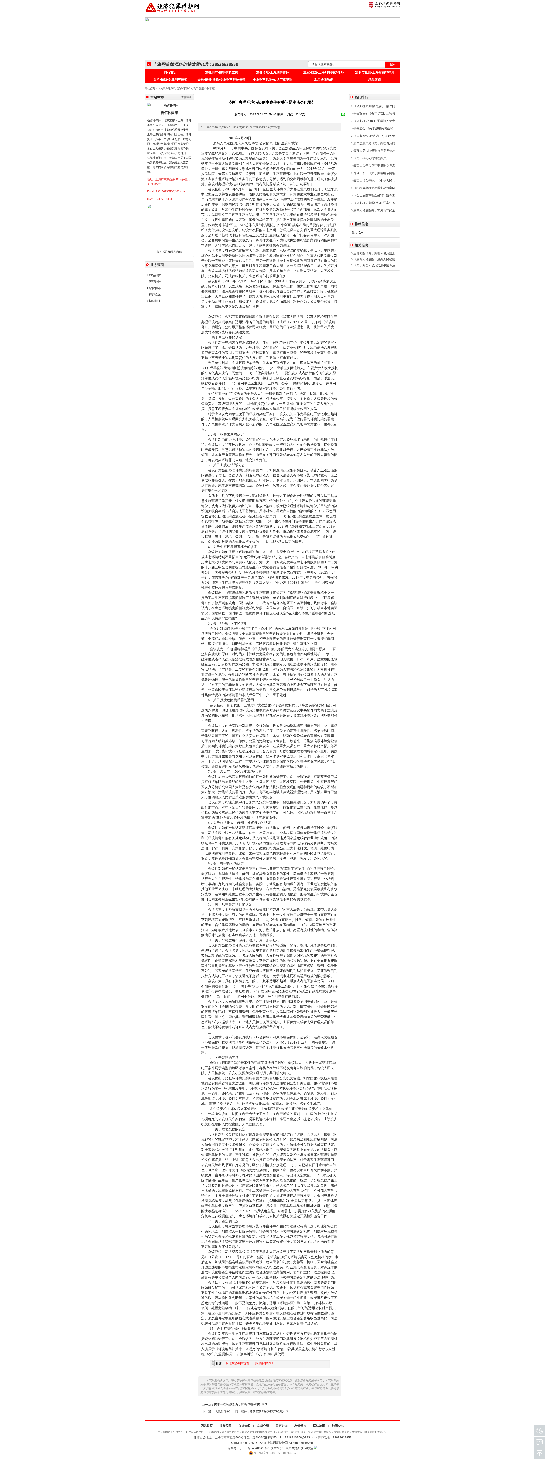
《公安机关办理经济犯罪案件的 (374, 106)
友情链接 (300, 1425)
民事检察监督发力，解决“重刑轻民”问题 (240, 1404)
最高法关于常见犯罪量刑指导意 (374, 165)
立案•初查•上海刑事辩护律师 (323, 72)
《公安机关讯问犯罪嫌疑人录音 (374, 121)
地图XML (338, 1425)
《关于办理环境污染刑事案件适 (374, 265)
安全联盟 (307, 1448)
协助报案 (154, 301)
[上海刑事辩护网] (172, 12)
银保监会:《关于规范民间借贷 (373, 128)
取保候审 (154, 288)
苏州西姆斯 (292, 1448)
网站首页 (170, 72)
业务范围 (225, 1425)
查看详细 (186, 97)
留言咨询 (282, 1425)
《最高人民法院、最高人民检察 (374, 259)
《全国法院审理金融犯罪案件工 (374, 195)
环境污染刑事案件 (238, 1363)
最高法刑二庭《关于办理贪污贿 (374, 143)
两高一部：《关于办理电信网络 (374, 173)
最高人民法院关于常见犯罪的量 (374, 210)
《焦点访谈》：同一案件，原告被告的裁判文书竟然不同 (251, 1411)
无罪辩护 (154, 281)
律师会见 (154, 294)
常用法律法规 (323, 79)
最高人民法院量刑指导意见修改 (374, 150)
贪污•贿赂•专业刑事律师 (170, 79)
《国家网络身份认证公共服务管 (374, 136)
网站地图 (319, 1425)
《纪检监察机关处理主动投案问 (374, 188)
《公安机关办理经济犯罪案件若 (374, 203)
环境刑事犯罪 (264, 1363)
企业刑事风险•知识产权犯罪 (272, 79)
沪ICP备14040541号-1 (255, 1448)
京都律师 (244, 1425)
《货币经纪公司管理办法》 (371, 158)
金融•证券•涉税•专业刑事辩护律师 (221, 79)
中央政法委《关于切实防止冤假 (374, 113)
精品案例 (374, 79)
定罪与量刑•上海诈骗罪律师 (374, 72)
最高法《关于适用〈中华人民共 (374, 180)
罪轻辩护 (154, 275)
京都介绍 (263, 1425)
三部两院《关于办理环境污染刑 (374, 253)
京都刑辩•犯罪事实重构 (221, 72)
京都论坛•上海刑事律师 (272, 72)
